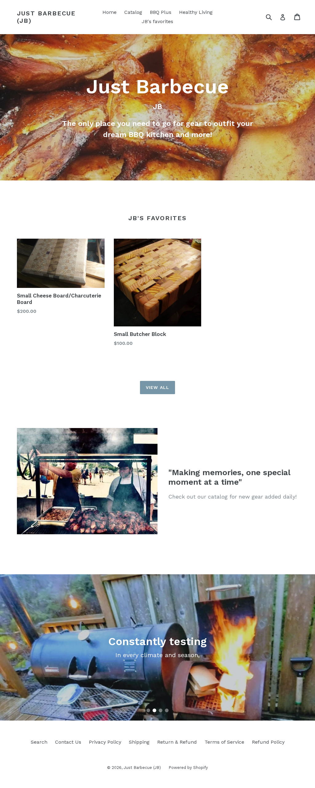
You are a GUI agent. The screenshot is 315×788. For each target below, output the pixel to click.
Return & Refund (177, 742)
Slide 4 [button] (167, 710)
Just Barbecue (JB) (46, 17)
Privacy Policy (105, 742)
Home (109, 12)
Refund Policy (268, 742)
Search (39, 742)
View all (157, 387)
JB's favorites (157, 21)
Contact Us (68, 742)
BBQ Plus (160, 12)
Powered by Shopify (188, 767)
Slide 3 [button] (160, 710)
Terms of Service (224, 742)
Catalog (133, 12)
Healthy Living (196, 12)
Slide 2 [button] (154, 710)
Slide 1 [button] (148, 710)
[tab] (148, 710)
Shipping (139, 742)
